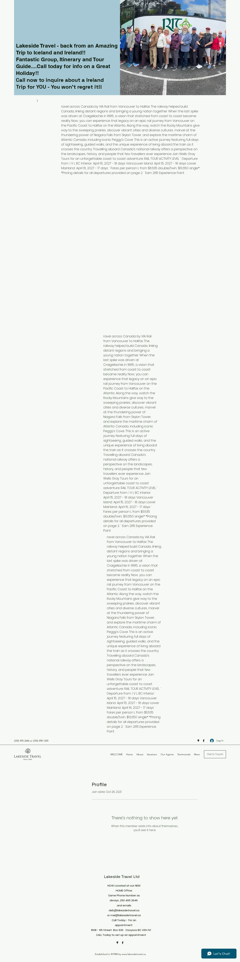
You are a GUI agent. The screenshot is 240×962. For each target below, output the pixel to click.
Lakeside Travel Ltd (122, 876)
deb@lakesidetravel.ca (124, 910)
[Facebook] (203, 740)
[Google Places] (198, 740)
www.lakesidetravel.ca (134, 954)
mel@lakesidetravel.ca (126, 915)
